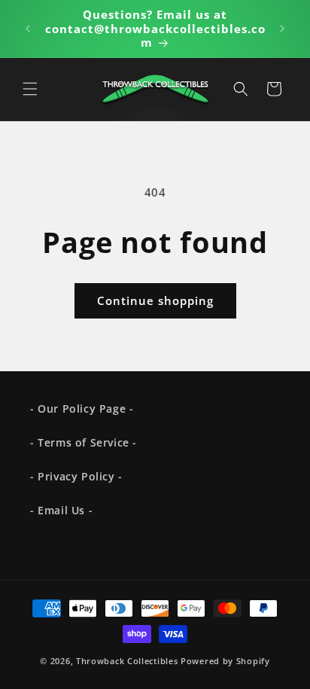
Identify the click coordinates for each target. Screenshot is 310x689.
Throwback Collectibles (127, 660)
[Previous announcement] (27, 28)
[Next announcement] (282, 28)
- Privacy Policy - (76, 476)
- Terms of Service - (83, 442)
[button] (30, 88)
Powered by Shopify (225, 660)
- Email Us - (61, 510)
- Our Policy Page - (81, 408)
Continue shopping (155, 300)
